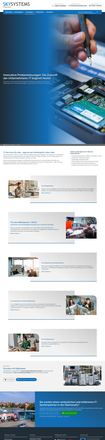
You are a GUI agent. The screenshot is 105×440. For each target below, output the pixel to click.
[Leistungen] (24, 12)
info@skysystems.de (79, 6)
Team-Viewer (96, 6)
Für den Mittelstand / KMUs (24, 222)
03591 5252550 (60, 6)
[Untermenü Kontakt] (54, 12)
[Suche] (97, 12)
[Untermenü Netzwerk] (45, 12)
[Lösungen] (34, 12)
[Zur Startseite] (16, 5)
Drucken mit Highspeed (14, 368)
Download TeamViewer (93, 439)
